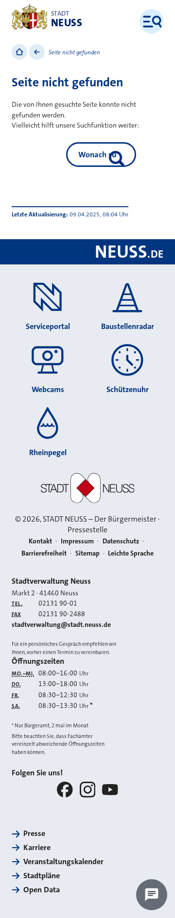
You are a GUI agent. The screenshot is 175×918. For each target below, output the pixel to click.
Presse (34, 833)
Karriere (37, 847)
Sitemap (87, 553)
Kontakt (40, 541)
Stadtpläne (41, 875)
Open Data (41, 890)
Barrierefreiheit (44, 553)
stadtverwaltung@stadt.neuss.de (61, 624)
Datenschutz (121, 541)
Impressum (77, 541)
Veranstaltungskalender (63, 861)
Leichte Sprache (131, 553)
